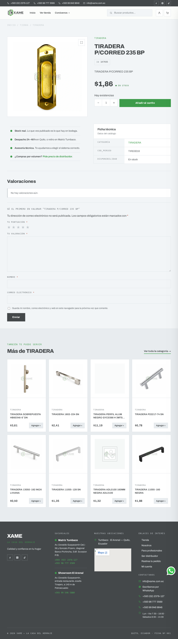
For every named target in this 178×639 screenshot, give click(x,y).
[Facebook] (156, 3)
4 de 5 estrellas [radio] (23, 227)
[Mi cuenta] (159, 12)
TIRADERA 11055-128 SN (66, 489)
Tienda (24, 25)
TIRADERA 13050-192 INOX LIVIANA (26, 491)
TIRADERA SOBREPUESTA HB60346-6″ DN (25, 416)
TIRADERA (38, 25)
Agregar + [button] (36, 425)
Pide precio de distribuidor (57, 156)
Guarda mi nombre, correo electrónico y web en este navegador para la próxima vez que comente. (60, 308)
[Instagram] (162, 3)
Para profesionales (151, 550)
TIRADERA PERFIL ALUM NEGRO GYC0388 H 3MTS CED (108, 416)
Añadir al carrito (145, 102)
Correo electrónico (20, 292)
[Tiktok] (168, 3)
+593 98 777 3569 (65, 563)
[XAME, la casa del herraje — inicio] (16, 13)
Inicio (32, 12)
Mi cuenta (146, 566)
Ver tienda (45, 12)
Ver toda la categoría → (157, 351)
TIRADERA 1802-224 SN (65, 414)
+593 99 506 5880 (65, 592)
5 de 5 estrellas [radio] (28, 227)
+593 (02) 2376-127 (66, 560)
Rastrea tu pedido (151, 561)
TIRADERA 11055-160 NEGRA (147, 491)
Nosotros (146, 545)
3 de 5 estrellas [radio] (19, 227)
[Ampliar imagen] (81, 42)
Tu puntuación (17, 222)
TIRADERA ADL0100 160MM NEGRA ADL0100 (109, 491)
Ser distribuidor (149, 556)
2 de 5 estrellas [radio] (14, 227)
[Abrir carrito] (167, 12)
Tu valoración (17, 234)
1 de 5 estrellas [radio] (9, 227)
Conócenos (61, 12)
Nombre (12, 277)
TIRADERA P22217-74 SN (149, 414)
